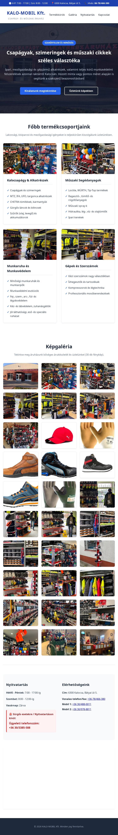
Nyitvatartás (88, 14)
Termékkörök (57, 14)
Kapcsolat (104, 14)
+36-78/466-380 (96, 699)
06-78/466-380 (101, 3)
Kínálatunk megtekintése (40, 91)
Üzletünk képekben (81, 91)
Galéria (73, 14)
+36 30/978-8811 (81, 709)
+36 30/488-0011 (81, 704)
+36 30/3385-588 (19, 727)
